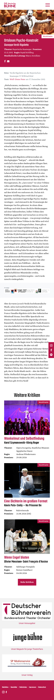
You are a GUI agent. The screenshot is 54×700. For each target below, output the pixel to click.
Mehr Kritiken (27, 582)
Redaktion (5, 687)
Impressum (32, 687)
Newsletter (14, 687)
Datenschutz (42, 687)
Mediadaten (23, 687)
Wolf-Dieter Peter (17, 79)
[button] (4, 61)
